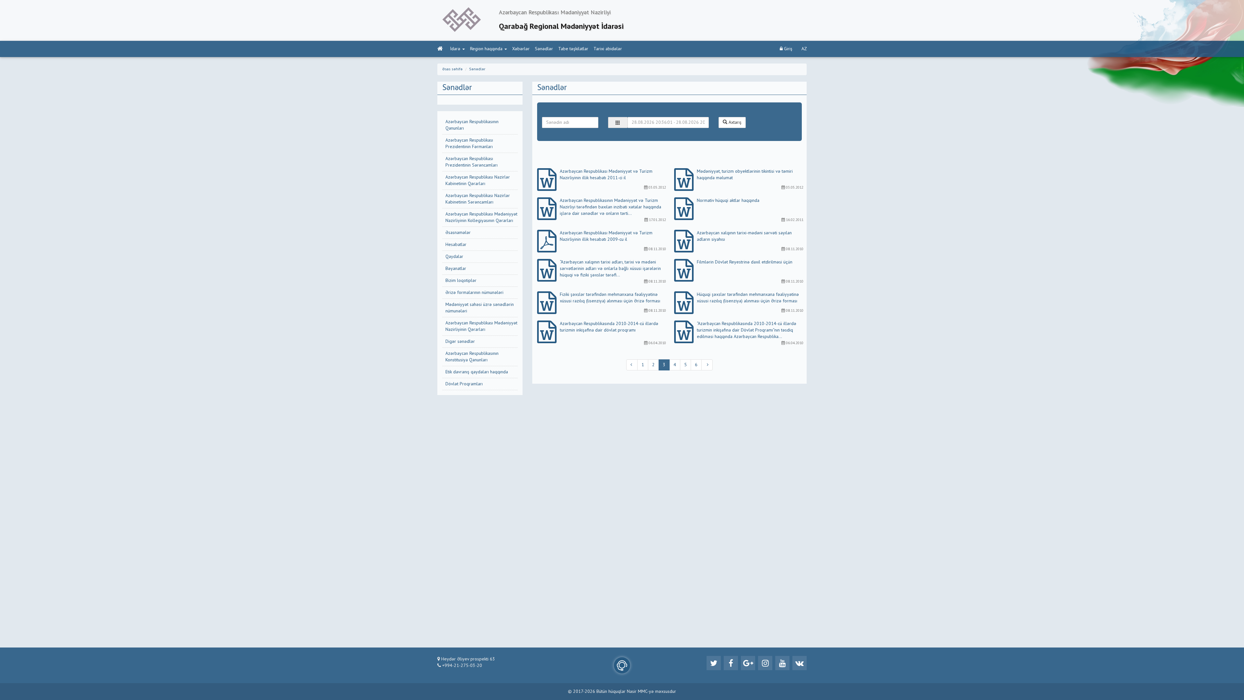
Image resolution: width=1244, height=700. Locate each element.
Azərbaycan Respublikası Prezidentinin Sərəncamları (471, 162)
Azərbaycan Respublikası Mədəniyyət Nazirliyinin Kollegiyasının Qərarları (481, 217)
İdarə (455, 49)
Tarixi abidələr (607, 49)
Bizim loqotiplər (461, 280)
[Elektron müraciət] (622, 665)
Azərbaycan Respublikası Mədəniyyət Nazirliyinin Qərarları (481, 326)
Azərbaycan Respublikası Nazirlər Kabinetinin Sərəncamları (477, 198)
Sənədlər (544, 49)
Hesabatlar (455, 244)
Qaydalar (454, 256)
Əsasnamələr (458, 232)
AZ (804, 49)
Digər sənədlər (460, 341)
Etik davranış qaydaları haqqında (476, 372)
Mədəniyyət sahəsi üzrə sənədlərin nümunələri (479, 307)
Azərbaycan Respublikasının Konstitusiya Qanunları (472, 356)
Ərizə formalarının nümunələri (474, 292)
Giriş (787, 49)
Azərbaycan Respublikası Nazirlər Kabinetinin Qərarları (477, 180)
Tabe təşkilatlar (573, 49)
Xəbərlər (521, 49)
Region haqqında (486, 49)
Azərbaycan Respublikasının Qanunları (472, 125)
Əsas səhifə (452, 69)
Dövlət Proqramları (464, 384)
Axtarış (734, 122)
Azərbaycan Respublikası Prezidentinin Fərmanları (469, 143)
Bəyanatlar (455, 268)
